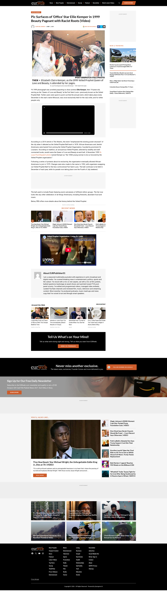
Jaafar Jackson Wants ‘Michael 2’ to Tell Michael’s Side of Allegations (118, 516)
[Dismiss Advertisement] (44, 107)
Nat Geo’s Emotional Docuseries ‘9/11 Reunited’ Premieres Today (47, 536)
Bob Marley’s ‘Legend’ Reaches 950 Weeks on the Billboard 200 (122, 464)
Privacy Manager (35, 579)
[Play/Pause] (44, 133)
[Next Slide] (104, 221)
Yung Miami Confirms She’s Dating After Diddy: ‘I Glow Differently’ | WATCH (122, 92)
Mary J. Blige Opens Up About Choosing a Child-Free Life (122, 81)
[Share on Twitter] (101, 26)
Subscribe (14, 392)
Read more (41, 476)
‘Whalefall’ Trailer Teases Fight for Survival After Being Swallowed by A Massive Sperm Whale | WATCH (123, 474)
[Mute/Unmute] (92, 133)
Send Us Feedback (68, 346)
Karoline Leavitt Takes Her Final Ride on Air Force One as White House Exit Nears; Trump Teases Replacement (122, 453)
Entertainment (36, 12)
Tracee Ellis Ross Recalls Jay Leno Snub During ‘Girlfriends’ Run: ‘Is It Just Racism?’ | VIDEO (123, 74)
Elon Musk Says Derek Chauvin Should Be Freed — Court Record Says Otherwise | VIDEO (84, 225)
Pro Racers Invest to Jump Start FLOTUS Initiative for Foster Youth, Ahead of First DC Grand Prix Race (48, 515)
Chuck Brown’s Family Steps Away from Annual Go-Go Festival (118, 536)
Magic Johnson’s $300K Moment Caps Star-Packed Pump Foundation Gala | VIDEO (62, 225)
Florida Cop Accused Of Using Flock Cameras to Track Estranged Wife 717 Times (121, 66)
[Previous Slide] (32, 221)
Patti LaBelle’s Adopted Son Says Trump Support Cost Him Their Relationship (122, 443)
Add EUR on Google (91, 26)
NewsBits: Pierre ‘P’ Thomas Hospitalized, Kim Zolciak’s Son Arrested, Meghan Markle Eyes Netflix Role (83, 514)
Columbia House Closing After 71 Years (121, 87)
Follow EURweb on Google (123, 367)
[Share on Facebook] (98, 26)
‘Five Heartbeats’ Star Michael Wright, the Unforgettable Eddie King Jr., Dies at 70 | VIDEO (40, 225)
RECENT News (68, 208)
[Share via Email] (104, 26)
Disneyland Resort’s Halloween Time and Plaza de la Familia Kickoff (82, 536)
